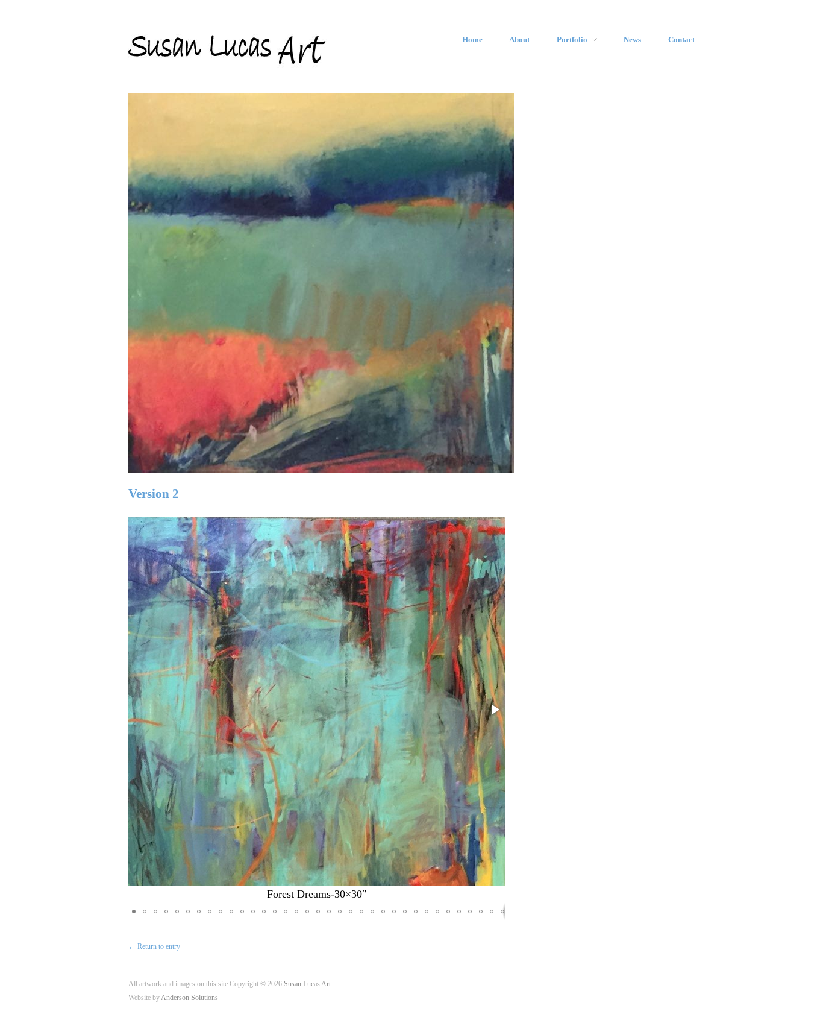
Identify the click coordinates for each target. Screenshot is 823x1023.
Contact (681, 40)
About (519, 40)
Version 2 (153, 493)
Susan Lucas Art (307, 984)
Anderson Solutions (189, 998)
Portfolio (572, 40)
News (632, 40)
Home (472, 40)
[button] (494, 709)
